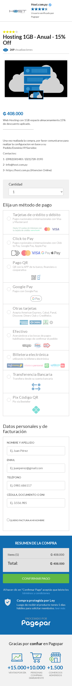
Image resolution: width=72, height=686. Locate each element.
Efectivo (35, 335)
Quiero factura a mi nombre (27, 520)
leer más (60, 608)
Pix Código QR (25, 399)
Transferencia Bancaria (33, 376)
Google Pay (25, 288)
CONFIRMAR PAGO (36, 578)
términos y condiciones (36, 593)
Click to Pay (37, 242)
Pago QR (35, 266)
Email (11, 460)
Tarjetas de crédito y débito (37, 218)
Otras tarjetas (35, 311)
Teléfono (14, 477)
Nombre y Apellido (20, 442)
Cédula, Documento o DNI (26, 494)
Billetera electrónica (31, 356)
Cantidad (15, 184)
